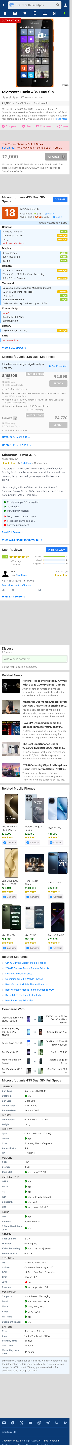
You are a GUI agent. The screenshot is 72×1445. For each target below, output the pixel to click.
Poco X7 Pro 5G (56, 935)
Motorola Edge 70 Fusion (34, 828)
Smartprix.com (29, 1440)
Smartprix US (9, 1432)
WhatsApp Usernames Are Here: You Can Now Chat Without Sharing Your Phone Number (44, 704)
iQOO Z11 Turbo (56, 828)
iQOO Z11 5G (54, 882)
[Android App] (65, 1422)
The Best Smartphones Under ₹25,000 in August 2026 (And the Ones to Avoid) (42, 746)
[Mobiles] (35, 13)
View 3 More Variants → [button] (14, 430)
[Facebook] (12, 1422)
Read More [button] (61, 118)
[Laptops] (45, 13)
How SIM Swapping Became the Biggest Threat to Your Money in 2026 (41, 725)
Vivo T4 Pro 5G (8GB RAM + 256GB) (9, 828)
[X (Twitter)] (21, 1422)
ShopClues (21, 575)
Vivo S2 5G (30, 935)
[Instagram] (39, 1422)
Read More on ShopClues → (16, 585)
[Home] (5, 13)
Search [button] (54, 157)
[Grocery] (64, 13)
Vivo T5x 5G (8, 935)
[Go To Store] (17, 376)
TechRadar (26, 462)
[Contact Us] (4, 1422)
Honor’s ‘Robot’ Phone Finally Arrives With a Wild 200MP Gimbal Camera (44, 682)
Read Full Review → (12, 532)
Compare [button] (60, 199)
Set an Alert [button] (9, 147)
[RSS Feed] (56, 1422)
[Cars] (54, 13)
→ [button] (16, 437)
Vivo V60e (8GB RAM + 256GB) (10, 882)
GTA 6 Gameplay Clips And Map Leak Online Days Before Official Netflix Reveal (44, 767)
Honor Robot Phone (31, 882)
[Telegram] (48, 1422)
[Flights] (25, 13)
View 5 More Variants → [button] (14, 389)
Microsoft (43, 103)
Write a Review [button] (56, 549)
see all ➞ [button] (49, 213)
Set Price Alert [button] (59, 366)
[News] (15, 13)
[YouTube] (30, 1422)
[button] (34, 348)
